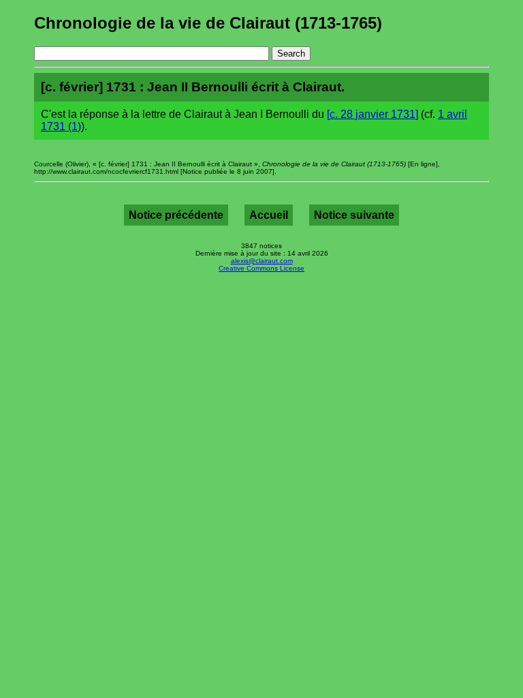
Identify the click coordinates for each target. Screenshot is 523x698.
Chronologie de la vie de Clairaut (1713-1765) (208, 23)
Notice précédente (176, 215)
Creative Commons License (261, 268)
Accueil (268, 215)
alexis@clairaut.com (262, 260)
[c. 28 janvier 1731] (372, 114)
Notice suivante (354, 215)
